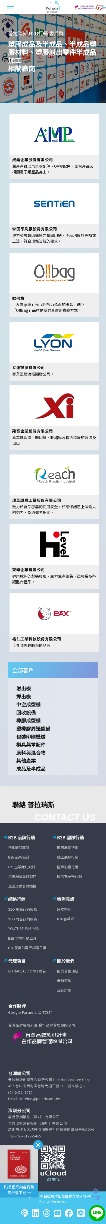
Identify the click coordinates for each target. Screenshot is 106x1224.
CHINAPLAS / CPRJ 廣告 (27, 971)
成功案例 (64, 909)
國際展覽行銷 (67, 847)
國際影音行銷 (67, 866)
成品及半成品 (31, 768)
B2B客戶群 (65, 918)
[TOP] (99, 1191)
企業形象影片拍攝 (22, 886)
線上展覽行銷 (67, 857)
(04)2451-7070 (20, 1092)
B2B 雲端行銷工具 (22, 938)
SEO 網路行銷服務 (22, 909)
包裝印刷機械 (31, 736)
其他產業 (26, 760)
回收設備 (26, 712)
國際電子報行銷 (69, 876)
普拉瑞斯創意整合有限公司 (65, 1195)
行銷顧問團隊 (18, 847)
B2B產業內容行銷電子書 (27, 947)
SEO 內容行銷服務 (22, 918)
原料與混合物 (31, 752)
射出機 (23, 688)
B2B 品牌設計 (18, 857)
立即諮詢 (64, 990)
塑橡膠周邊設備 (33, 728)
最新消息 (64, 980)
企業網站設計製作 (22, 876)
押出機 (23, 696)
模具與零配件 (31, 744)
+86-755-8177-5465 (24, 1136)
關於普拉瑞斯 (67, 971)
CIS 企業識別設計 (21, 866)
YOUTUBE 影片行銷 (23, 928)
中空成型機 (28, 704)
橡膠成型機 (28, 720)
